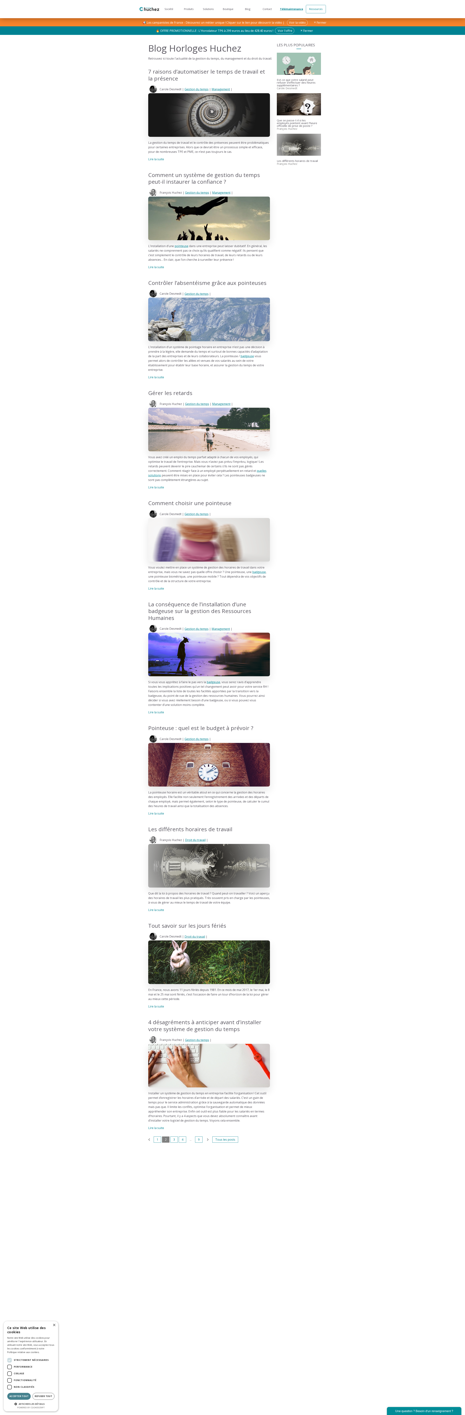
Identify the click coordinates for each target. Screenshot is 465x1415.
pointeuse (181, 246)
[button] (30, 1403)
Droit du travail (195, 839)
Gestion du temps (197, 89)
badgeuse (247, 356)
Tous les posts (225, 1140)
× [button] (54, 1325)
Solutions (208, 9)
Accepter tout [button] (19, 1396)
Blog (247, 9)
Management (221, 89)
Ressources (316, 9)
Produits (189, 9)
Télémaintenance (291, 9)
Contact (267, 9)
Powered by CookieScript (31, 1407)
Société (169, 9)
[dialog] (31, 1366)
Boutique (228, 9)
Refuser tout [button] (43, 1396)
